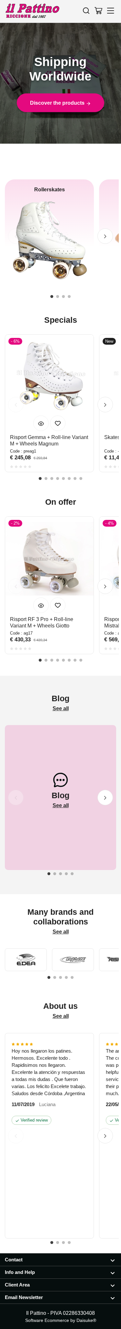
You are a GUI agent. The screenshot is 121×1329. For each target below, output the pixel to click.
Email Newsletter (24, 1297)
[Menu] (111, 10)
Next (105, 236)
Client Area (17, 1284)
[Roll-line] (73, 959)
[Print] (58, 423)
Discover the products (58, 103)
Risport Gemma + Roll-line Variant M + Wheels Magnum (49, 440)
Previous (16, 236)
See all (61, 708)
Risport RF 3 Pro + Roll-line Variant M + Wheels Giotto (41, 622)
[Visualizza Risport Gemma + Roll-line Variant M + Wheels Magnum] (41, 423)
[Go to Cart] (98, 10)
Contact (14, 1259)
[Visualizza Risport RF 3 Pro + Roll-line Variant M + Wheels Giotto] (41, 605)
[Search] (86, 10)
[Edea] (26, 959)
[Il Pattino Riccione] (32, 11)
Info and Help (20, 1272)
